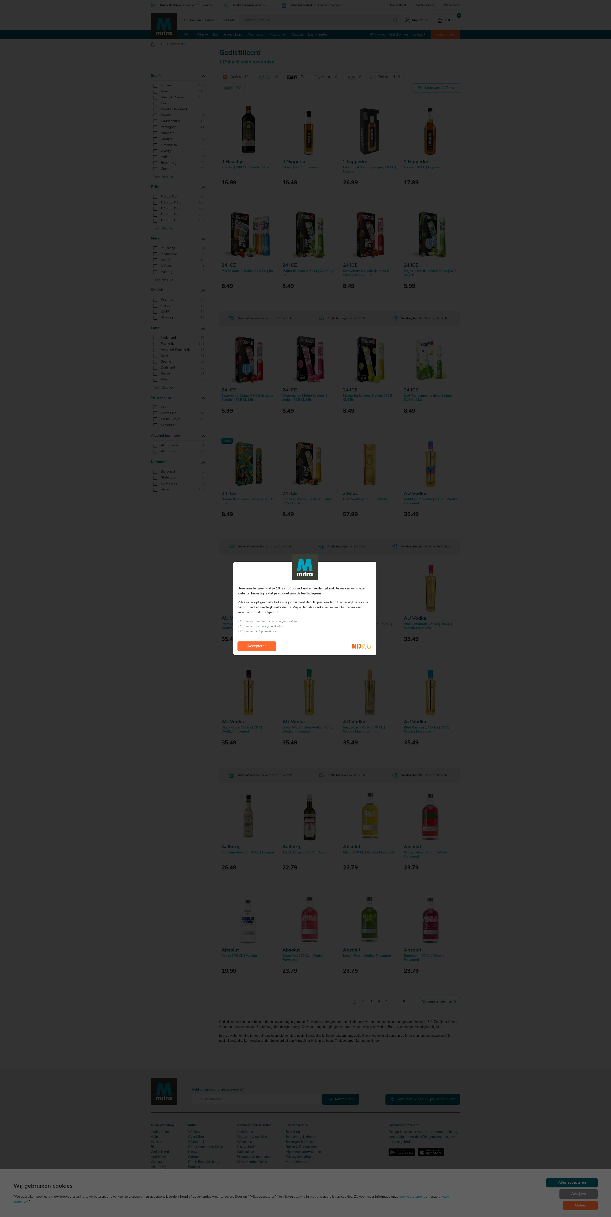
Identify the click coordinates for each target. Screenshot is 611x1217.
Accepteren (257, 646)
